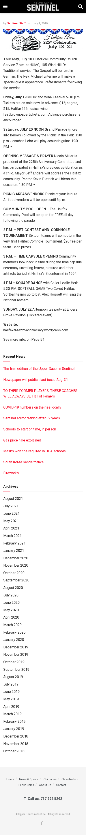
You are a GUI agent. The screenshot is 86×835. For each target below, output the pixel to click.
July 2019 (11, 684)
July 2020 (11, 595)
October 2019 (13, 662)
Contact (61, 785)
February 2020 (14, 632)
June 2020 (11, 602)
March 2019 (12, 714)
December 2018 (15, 736)
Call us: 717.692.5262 (44, 799)
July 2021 (11, 506)
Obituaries (49, 779)
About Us (45, 785)
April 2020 (11, 617)
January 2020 (13, 640)
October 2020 (13, 573)
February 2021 (14, 543)
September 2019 (16, 669)
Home (10, 779)
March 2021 (12, 536)
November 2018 (15, 744)
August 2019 (13, 677)
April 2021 (11, 528)
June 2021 (11, 513)
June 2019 (11, 692)
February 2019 (14, 721)
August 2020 (13, 588)
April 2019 (11, 707)
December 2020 (15, 558)
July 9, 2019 (40, 23)
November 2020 (15, 565)
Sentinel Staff (16, 23)
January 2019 (13, 729)
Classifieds (69, 779)
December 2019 (15, 647)
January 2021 (13, 550)
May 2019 (11, 699)
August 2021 (13, 499)
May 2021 (11, 521)
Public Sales (26, 785)
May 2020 (11, 610)
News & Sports (28, 779)
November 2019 (15, 654)
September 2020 (16, 580)
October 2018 (13, 751)
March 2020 (12, 625)
